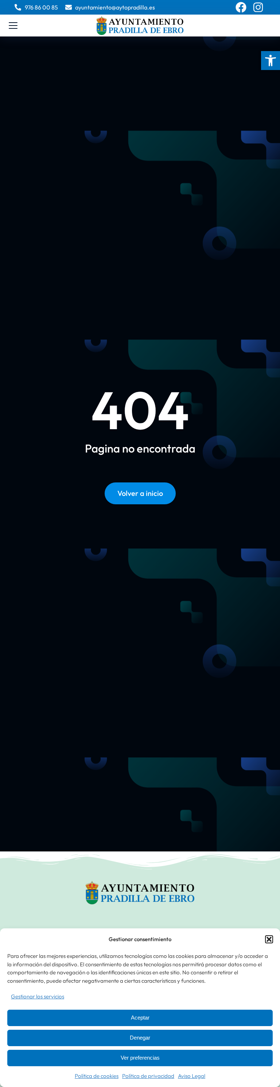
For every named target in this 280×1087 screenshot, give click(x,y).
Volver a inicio (140, 493)
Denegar (140, 1037)
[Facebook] (241, 7)
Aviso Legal (191, 1075)
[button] (270, 60)
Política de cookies (96, 1075)
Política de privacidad (148, 1075)
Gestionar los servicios (37, 996)
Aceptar (140, 1017)
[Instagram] (258, 7)
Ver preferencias (140, 1058)
